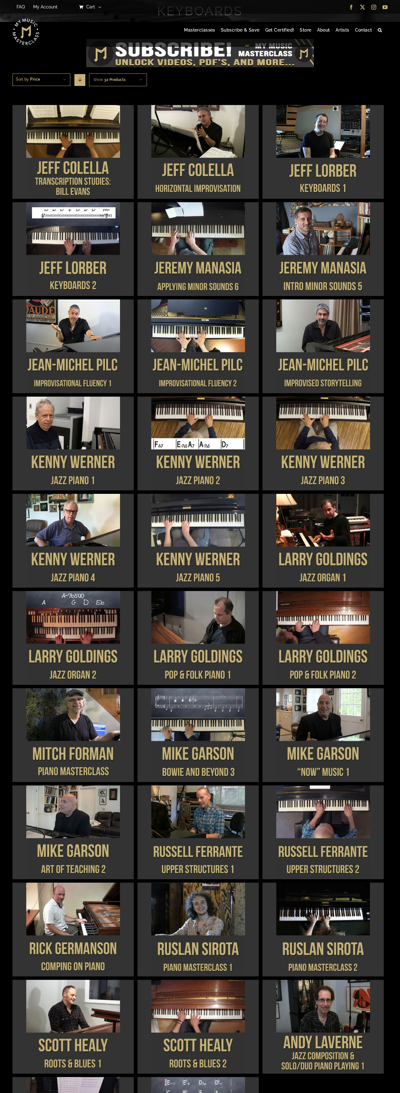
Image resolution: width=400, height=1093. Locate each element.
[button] (380, 30)
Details (73, 152)
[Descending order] (80, 80)
